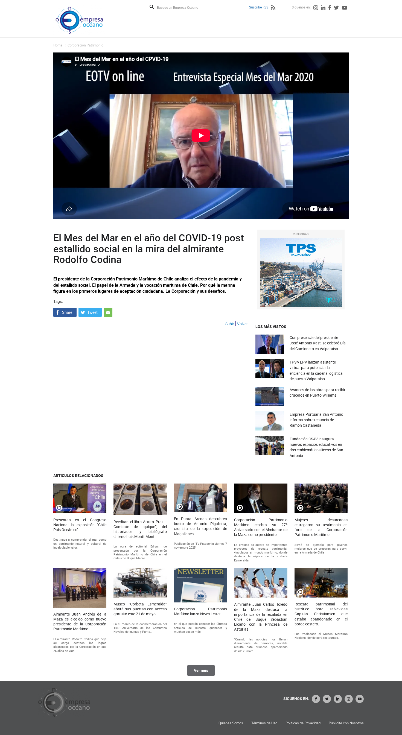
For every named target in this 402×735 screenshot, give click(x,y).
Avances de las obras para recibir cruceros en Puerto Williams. (317, 392)
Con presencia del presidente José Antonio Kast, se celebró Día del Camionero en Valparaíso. (318, 343)
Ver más (201, 670)
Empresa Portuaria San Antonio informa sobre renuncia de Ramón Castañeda (316, 420)
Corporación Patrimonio (85, 45)
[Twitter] (336, 8)
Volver (242, 323)
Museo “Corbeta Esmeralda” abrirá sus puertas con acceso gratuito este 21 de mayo (140, 609)
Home (57, 45)
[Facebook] (329, 8)
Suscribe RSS (258, 7)
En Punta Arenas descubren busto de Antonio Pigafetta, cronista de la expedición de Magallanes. (200, 526)
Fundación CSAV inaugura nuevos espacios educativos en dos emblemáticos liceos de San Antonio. (316, 447)
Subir (229, 323)
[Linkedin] (323, 8)
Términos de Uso (264, 723)
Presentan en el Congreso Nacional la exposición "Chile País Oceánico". (79, 524)
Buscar (152, 7)
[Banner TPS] (301, 272)
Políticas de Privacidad (303, 723)
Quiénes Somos (231, 723)
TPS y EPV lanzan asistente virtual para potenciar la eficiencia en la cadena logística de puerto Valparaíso (316, 370)
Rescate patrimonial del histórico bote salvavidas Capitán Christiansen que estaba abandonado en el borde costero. (321, 614)
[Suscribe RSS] (273, 8)
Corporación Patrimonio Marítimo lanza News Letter (200, 611)
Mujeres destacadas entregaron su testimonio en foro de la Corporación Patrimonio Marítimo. (321, 527)
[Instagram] (315, 8)
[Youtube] (344, 8)
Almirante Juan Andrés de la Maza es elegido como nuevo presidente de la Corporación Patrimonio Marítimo (79, 622)
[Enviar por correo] (108, 312)
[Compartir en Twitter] (90, 312)
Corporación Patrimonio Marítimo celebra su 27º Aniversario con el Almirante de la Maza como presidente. (260, 527)
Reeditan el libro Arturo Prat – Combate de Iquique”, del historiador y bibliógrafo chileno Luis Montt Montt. (140, 529)
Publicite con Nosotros (346, 723)
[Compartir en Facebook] (65, 312)
